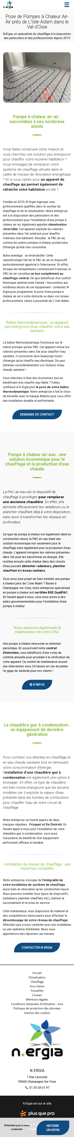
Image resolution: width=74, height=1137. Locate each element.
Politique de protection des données (37, 1008)
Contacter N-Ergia (37, 947)
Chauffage (37, 982)
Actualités (37, 990)
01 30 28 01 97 (38, 1087)
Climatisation (37, 977)
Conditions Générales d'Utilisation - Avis (37, 1004)
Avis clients (37, 986)
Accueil (37, 973)
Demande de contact (37, 414)
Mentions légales (37, 999)
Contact (37, 995)
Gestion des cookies (37, 1013)
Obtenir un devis (53, 1128)
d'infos (37, 684)
